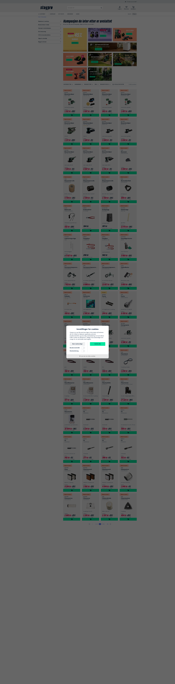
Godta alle (97, 344)
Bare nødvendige (77, 344)
